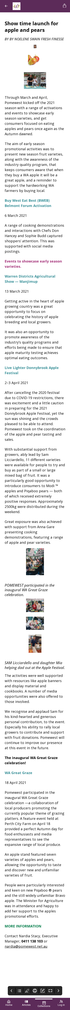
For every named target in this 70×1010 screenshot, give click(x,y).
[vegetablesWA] (36, 6)
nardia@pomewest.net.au (26, 946)
